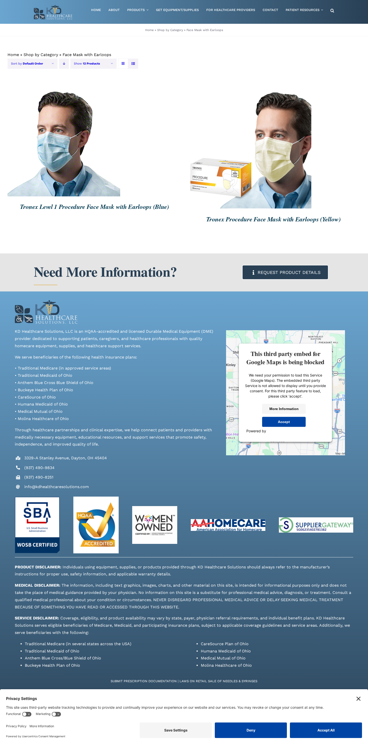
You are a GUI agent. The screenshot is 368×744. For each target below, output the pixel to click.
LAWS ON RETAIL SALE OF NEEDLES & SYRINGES (218, 681)
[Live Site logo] (53, 7)
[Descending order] (64, 64)
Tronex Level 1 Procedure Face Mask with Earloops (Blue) (94, 206)
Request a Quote (48, 141)
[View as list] (133, 64)
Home (149, 30)
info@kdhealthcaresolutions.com (56, 486)
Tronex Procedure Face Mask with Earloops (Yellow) (273, 219)
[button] (332, 11)
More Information (284, 409)
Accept (284, 422)
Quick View (85, 141)
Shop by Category (170, 30)
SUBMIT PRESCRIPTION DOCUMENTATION (144, 681)
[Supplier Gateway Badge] (316, 519)
